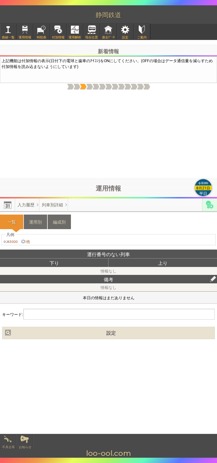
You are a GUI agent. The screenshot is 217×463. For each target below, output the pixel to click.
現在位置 (91, 37)
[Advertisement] (108, 134)
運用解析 (75, 37)
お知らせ (25, 446)
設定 (125, 37)
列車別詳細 (52, 205)
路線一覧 (8, 37)
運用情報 (25, 37)
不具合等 (8, 446)
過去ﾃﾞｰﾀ (108, 37)
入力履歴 (25, 205)
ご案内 (142, 37)
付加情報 (58, 37)
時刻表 (41, 37)
